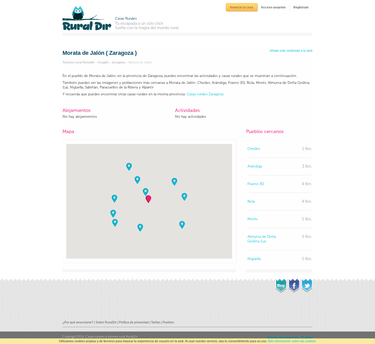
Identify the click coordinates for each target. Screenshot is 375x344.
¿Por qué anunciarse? (77, 322)
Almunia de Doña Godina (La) (261, 238)
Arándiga (254, 166)
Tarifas (155, 322)
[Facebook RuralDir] (294, 284)
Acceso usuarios (273, 7)
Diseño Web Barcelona (283, 337)
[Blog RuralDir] (281, 284)
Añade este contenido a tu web (291, 50)
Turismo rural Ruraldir (78, 62)
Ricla (251, 201)
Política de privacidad (134, 322)
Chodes (253, 149)
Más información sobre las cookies (292, 341)
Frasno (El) (255, 184)
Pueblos (168, 322)
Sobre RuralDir (106, 322)
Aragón (103, 62)
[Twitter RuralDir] (307, 284)
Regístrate (301, 7)
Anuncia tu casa (241, 7)
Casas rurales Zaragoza (205, 94)
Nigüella (254, 259)
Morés (252, 219)
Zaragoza (118, 62)
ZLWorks (306, 337)
